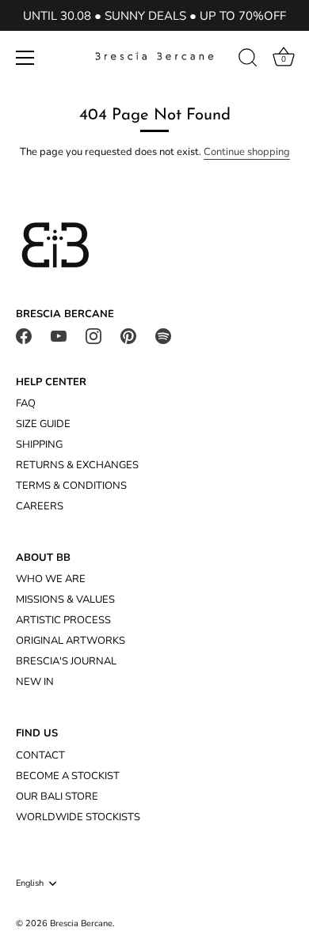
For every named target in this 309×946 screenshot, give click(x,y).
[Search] (248, 60)
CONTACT (40, 755)
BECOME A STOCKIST (68, 776)
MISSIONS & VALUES (65, 599)
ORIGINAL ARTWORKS (70, 641)
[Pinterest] (128, 335)
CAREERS (39, 506)
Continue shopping (247, 152)
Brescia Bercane (81, 923)
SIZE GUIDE (43, 424)
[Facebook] (24, 335)
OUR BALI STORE (57, 796)
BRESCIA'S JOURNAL (66, 661)
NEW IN (35, 682)
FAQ (26, 403)
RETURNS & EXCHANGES (77, 465)
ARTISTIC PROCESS (63, 620)
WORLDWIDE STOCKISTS (78, 817)
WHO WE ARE (51, 579)
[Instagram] (93, 335)
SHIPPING (39, 444)
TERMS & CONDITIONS (71, 486)
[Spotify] (163, 335)
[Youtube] (59, 335)
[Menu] (25, 57)
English (30, 883)
